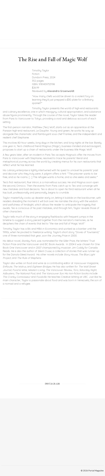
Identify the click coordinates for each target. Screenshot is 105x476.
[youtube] (11, 471)
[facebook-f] (7, 471)
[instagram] (2, 471)
